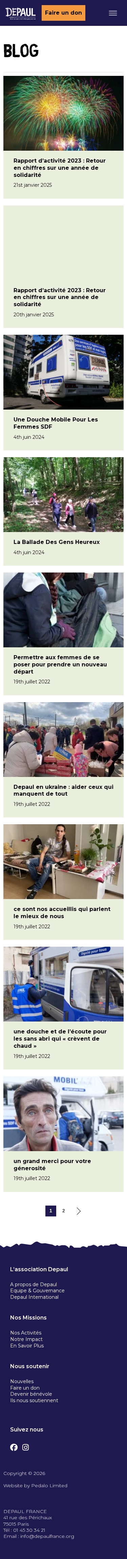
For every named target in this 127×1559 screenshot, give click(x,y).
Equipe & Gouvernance (37, 1291)
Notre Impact (26, 1339)
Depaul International (34, 1297)
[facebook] (14, 1445)
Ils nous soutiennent (34, 1400)
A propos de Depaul (33, 1284)
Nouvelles (22, 1381)
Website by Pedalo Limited (35, 1485)
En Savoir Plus (27, 1346)
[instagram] (25, 1445)
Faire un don (63, 13)
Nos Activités (25, 1333)
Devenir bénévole (31, 1394)
